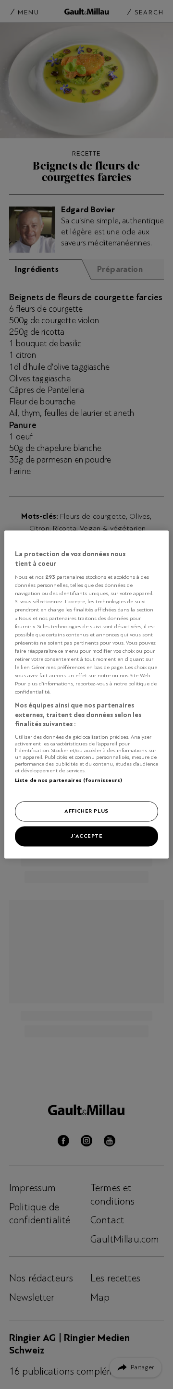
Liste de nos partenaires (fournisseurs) (68, 780)
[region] (86, 694)
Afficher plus (86, 811)
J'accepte (86, 836)
